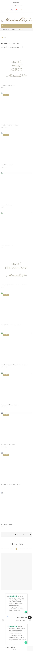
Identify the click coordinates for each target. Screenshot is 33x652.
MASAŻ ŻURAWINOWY (7, 165)
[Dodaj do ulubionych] (28, 55)
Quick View (28, 79)
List (5, 37)
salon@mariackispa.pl (17, 5)
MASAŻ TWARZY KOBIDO (7, 85)
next (30, 534)
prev (3, 534)
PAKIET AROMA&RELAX (7, 524)
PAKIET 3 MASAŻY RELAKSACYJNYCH (10, 485)
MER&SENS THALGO (6, 205)
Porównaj (28, 60)
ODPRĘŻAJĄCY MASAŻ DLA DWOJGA (11, 325)
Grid (2, 37)
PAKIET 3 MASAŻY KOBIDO (8, 445)
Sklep (13, 29)
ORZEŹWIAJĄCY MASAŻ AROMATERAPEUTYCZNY (14, 365)
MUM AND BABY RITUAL (7, 245)
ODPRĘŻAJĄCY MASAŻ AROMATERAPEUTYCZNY (14, 285)
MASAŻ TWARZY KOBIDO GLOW (9, 125)
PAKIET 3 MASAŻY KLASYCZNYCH (9, 405)
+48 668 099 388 (17, 2)
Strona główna (5, 29)
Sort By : (3, 47)
